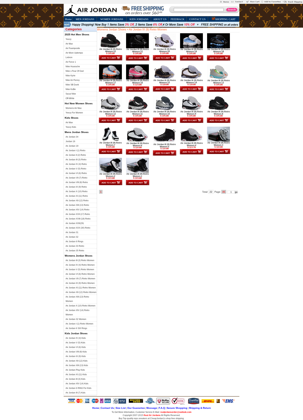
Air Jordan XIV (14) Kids (77, 383)
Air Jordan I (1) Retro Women (79, 324)
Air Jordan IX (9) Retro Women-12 (110, 112)
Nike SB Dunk (72, 84)
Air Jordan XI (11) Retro (77, 196)
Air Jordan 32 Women (76, 319)
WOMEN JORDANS (111, 19)
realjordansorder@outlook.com (175, 412)
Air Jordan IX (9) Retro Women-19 (191, 50)
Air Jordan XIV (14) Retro (77, 209)
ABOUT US (159, 19)
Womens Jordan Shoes (78, 255)
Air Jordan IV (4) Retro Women (80, 265)
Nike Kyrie (70, 75)
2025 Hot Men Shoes (77, 34)
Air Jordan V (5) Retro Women (80, 269)
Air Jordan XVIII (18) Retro (78, 219)
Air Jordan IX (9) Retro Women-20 (164, 50)
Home (68, 19)
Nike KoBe (71, 89)
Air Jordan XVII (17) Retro (78, 214)
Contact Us (107, 408)
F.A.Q (162, 408)
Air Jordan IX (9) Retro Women (80, 283)
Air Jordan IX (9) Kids (76, 356)
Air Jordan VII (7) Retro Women (80, 278)
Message (151, 408)
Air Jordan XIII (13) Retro (77, 205)
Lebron (69, 57)
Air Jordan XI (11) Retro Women (81, 287)
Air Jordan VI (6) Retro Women (80, 274)
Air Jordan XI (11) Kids (76, 374)
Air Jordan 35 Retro (75, 250)
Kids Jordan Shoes (76, 333)
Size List (121, 408)
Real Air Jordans (152, 415)
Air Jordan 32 (72, 237)
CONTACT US (197, 19)
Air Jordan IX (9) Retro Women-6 (137, 144)
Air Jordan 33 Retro (75, 246)
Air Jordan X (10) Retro (76, 191)
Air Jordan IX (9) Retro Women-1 (137, 175)
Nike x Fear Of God (75, 71)
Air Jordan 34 (72, 137)
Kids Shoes (71, 117)
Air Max (69, 44)
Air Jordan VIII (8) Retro (77, 182)
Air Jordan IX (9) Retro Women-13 (218, 81)
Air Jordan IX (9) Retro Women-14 (191, 81)
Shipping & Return (200, 408)
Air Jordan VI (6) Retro (76, 173)
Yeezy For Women (74, 112)
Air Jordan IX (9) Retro (76, 187)
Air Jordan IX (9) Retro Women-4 (191, 144)
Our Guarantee (136, 408)
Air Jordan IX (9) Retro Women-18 (218, 50)
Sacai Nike (71, 94)
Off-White (70, 98)
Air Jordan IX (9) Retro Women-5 (164, 145)
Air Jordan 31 (72, 232)
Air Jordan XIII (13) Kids (77, 365)
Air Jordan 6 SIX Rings (76, 328)
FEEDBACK (177, 19)
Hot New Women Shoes (79, 103)
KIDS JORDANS (139, 19)
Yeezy (68, 39)
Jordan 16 (70, 141)
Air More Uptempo (74, 53)
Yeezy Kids (71, 127)
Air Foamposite (73, 48)
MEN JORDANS (85, 19)
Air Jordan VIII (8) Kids (76, 352)
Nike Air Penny (73, 80)
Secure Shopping (177, 408)
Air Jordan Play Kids (75, 370)
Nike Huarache (73, 66)
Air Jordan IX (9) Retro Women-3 (218, 144)
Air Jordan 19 (72, 146)
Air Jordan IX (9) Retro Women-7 (110, 144)
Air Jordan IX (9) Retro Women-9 (191, 112)
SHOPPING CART (225, 19)
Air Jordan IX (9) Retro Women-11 (137, 112)
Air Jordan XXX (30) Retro (78, 228)
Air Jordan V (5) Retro (76, 168)
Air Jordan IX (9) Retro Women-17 (110, 81)
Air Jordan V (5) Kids (75, 342)
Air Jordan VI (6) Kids (76, 347)
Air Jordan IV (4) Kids (76, 338)
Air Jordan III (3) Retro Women (80, 260)
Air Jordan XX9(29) (75, 223)
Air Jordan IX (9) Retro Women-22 (110, 50)
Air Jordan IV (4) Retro (76, 164)
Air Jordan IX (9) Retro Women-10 (164, 112)
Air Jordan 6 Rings (74, 241)
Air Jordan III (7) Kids (75, 392)
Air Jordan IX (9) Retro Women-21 (137, 50)
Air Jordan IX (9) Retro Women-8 (218, 112)
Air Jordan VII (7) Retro (76, 178)
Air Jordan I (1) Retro (75, 150)
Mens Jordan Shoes (77, 132)
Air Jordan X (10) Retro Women (80, 305)
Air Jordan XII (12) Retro (77, 200)
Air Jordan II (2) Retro (76, 155)
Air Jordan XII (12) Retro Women (81, 292)
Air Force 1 (71, 62)
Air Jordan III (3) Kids (75, 379)
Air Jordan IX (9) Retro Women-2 (110, 175)
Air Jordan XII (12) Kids (76, 361)
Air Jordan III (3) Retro (76, 159)
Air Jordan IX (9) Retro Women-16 (137, 81)
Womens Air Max (74, 108)
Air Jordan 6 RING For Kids (78, 388)
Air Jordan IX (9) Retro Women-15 (164, 81)
